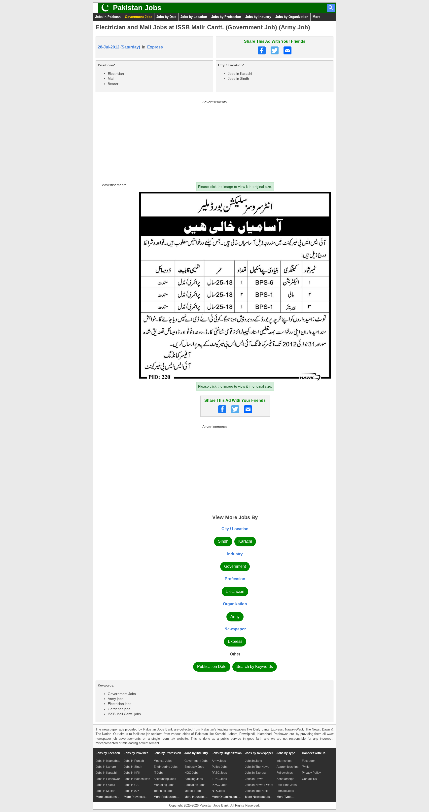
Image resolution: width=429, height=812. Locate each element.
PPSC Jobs (219, 785)
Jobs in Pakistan (108, 17)
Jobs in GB (131, 785)
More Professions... (166, 797)
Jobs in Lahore (106, 767)
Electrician (235, 591)
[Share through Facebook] (262, 50)
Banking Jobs (193, 779)
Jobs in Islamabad (108, 761)
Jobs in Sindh (133, 767)
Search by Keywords (254, 666)
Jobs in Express (255, 772)
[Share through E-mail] (287, 50)
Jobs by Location (193, 17)
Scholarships (285, 779)
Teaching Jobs (163, 791)
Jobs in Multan (105, 791)
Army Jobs (219, 761)
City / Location (235, 529)
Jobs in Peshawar (108, 779)
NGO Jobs (191, 772)
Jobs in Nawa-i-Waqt (259, 785)
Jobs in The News (257, 767)
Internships (284, 761)
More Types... (285, 797)
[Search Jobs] (331, 8)
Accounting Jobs (165, 779)
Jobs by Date (166, 17)
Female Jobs (285, 791)
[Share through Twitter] (275, 50)
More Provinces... (135, 797)
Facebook (308, 761)
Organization (235, 604)
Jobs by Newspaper (259, 753)
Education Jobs (194, 785)
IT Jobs (158, 772)
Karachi (245, 541)
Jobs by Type (286, 753)
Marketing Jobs (164, 785)
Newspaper (235, 629)
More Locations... (107, 797)
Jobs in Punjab (134, 761)
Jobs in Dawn (254, 779)
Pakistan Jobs (137, 8)
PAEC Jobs (219, 772)
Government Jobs (138, 17)
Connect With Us (313, 753)
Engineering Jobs (166, 767)
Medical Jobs (163, 761)
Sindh (223, 541)
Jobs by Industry (258, 17)
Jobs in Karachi (106, 772)
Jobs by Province (136, 753)
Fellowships (285, 772)
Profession (235, 579)
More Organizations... (226, 797)
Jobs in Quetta (105, 785)
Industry (235, 554)
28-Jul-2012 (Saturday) (119, 47)
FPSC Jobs (219, 779)
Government (235, 566)
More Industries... (196, 797)
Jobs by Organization (291, 17)
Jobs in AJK (132, 791)
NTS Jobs (218, 791)
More (316, 17)
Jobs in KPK (132, 772)
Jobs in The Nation (257, 791)
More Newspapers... (258, 797)
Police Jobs (219, 767)
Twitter (306, 767)
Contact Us (309, 779)
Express (155, 47)
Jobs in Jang (253, 761)
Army (235, 616)
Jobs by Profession (226, 17)
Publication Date (211, 666)
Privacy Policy (311, 772)
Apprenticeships (287, 767)
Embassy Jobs (194, 767)
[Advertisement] (214, 140)
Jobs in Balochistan (137, 779)
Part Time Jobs (287, 785)
